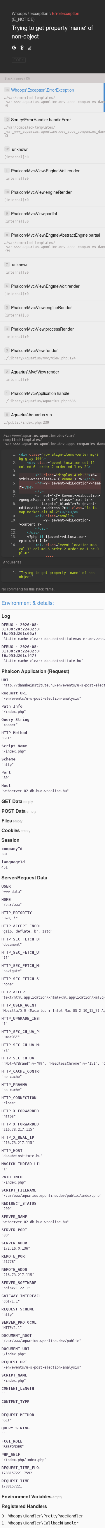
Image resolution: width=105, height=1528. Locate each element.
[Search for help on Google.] (14, 47)
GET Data (11, 801)
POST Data (13, 810)
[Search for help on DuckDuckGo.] (22, 47)
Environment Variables (26, 1496)
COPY (18, 60)
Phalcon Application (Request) (35, 671)
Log (5, 615)
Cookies (10, 830)
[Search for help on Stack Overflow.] (29, 47)
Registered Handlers (24, 1506)
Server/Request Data (24, 877)
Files (6, 820)
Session (10, 840)
